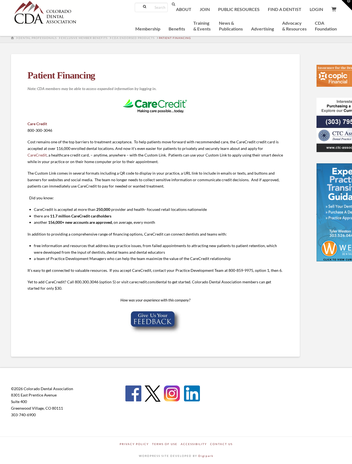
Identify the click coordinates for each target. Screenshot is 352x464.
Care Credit (37, 123)
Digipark (205, 455)
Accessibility (194, 444)
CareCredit (37, 155)
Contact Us (221, 444)
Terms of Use (164, 444)
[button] (347, 5)
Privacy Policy (134, 444)
